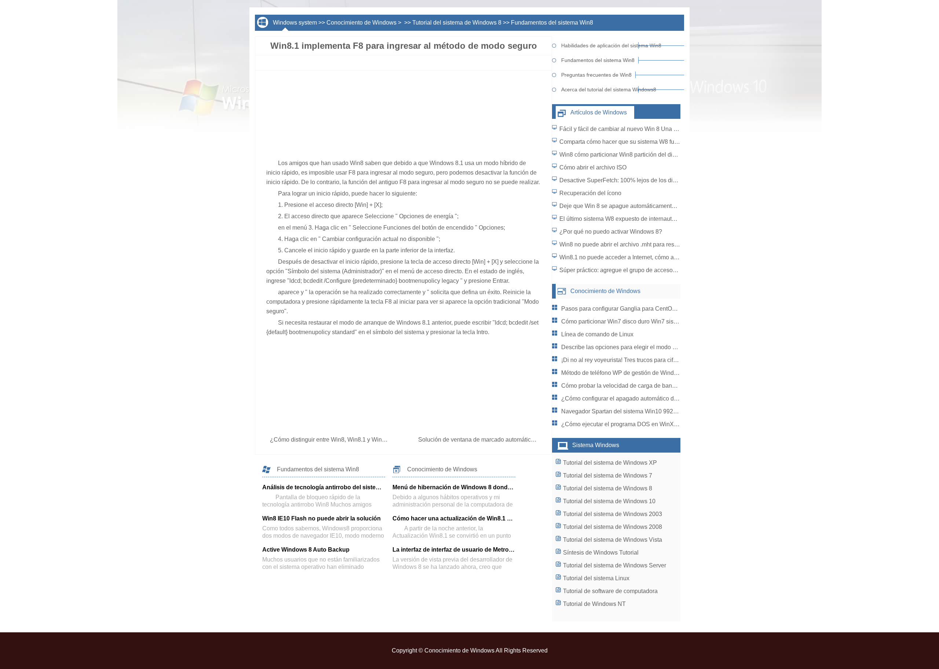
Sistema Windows (595, 445)
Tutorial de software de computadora (610, 591)
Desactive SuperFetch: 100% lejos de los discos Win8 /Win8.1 (640, 180)
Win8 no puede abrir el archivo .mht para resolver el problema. (640, 244)
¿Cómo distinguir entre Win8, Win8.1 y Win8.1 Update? (342, 439)
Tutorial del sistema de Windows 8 (456, 22)
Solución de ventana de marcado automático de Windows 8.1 (498, 439)
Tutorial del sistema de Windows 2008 (612, 527)
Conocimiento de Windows (361, 22)
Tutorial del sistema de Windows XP (610, 463)
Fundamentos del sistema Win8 (552, 22)
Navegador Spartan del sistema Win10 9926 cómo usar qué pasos (647, 411)
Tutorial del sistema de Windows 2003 (612, 514)
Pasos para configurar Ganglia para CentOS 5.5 (623, 309)
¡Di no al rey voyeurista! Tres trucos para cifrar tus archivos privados (649, 360)
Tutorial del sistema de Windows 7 (607, 475)
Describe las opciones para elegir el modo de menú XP (633, 347)
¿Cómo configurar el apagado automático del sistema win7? (639, 398)
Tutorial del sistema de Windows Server (614, 565)
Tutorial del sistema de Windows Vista (612, 540)
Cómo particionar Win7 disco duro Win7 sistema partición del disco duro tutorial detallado (677, 321)
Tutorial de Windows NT (594, 604)
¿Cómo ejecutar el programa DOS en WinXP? (621, 424)
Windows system (295, 22)
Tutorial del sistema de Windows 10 (609, 501)
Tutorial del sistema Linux (596, 578)
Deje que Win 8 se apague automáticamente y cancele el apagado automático (660, 206)
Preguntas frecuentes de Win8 (596, 75)
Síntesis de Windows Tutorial (601, 552)
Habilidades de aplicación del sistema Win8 (600, 45)
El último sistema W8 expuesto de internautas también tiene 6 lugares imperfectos (665, 219)
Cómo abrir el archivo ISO (592, 167)
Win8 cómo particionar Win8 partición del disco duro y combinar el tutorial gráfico (664, 154)
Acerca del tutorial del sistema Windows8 (600, 89)
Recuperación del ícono (590, 193)
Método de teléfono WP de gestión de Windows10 (626, 373)
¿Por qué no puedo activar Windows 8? (610, 232)
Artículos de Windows (598, 112)
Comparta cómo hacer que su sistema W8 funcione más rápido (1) (645, 142)
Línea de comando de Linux (597, 334)
